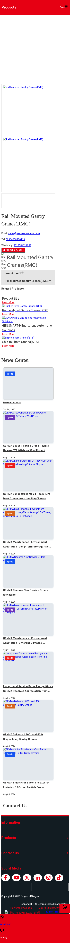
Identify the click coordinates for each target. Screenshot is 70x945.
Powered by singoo (21, 907)
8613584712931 (22, 245)
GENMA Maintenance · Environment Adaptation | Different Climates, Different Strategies (25, 643)
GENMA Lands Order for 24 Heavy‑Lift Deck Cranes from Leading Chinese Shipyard (26, 498)
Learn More (8, 302)
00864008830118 (15, 239)
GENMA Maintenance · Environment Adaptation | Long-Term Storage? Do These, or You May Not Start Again (26, 547)
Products (28, 56)
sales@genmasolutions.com (24, 233)
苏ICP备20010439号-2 (50, 907)
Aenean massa (12, 402)
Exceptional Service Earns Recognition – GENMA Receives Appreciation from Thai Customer (28, 691)
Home (16, 56)
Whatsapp (5, 924)
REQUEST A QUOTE (13, 250)
